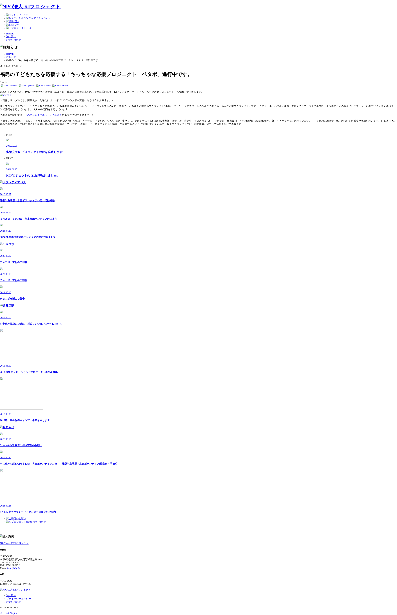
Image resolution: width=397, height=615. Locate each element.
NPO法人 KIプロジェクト (14, 543)
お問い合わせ (13, 39)
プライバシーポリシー (18, 598)
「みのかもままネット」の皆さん (43, 115)
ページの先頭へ (8, 613)
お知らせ (11, 57)
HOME (10, 33)
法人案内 (11, 36)
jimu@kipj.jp (13, 568)
